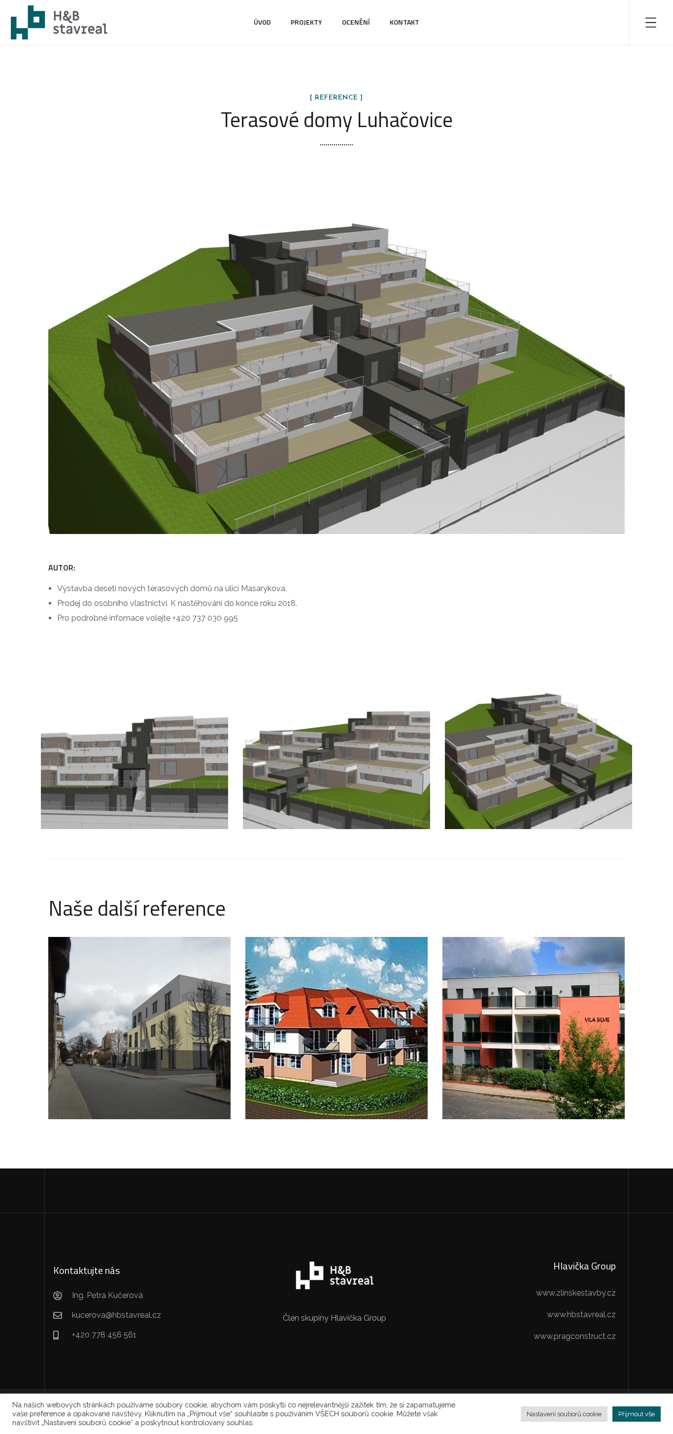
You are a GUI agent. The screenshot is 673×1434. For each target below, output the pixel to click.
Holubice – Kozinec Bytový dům (336, 1017)
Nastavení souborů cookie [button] (564, 1414)
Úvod (262, 22)
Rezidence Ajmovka (139, 1017)
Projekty (306, 22)
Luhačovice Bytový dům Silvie (533, 1017)
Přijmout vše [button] (636, 1414)
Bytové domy (140, 1040)
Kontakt (404, 22)
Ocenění (356, 22)
